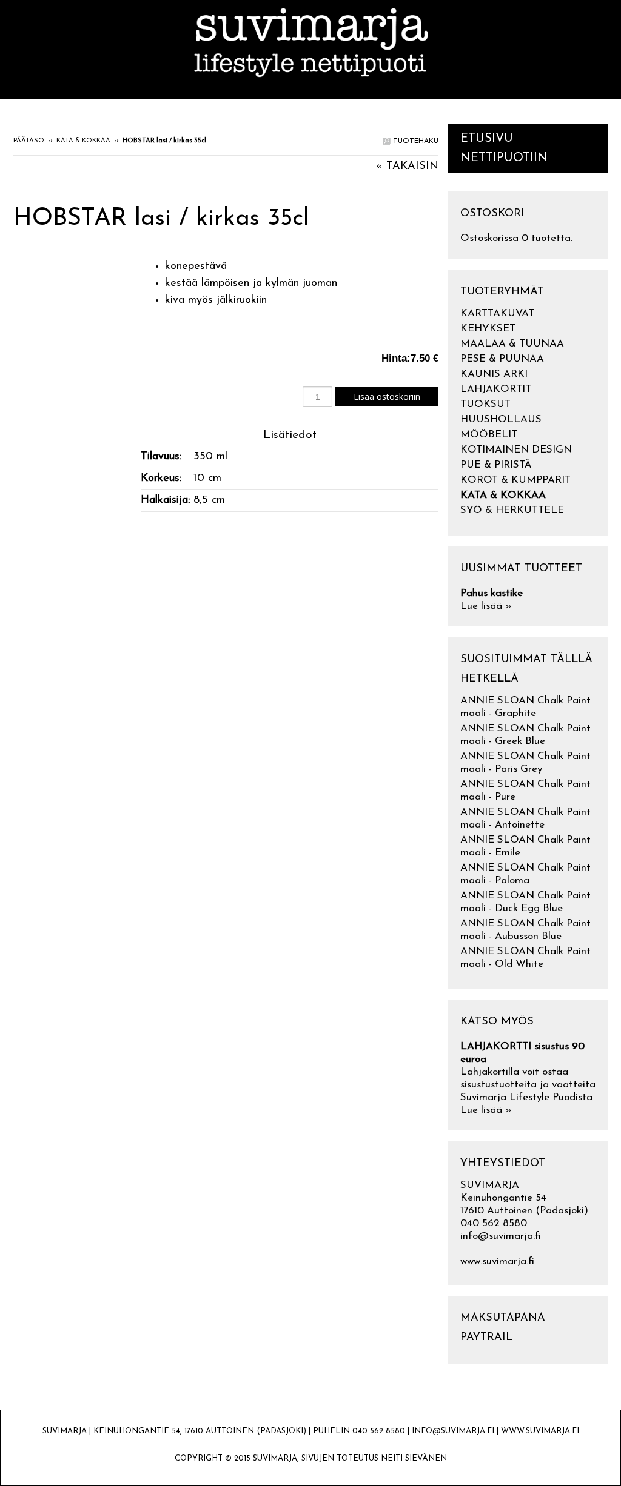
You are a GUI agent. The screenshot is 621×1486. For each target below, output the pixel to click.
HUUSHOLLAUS (501, 419)
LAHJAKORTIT (495, 389)
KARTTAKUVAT (497, 313)
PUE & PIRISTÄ (496, 465)
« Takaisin (407, 166)
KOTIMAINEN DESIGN (516, 450)
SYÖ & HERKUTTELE (512, 510)
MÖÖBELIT (488, 435)
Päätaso (28, 141)
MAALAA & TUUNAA (512, 344)
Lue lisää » (486, 606)
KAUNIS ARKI (494, 374)
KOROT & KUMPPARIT (515, 480)
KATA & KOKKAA (83, 141)
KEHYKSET (487, 328)
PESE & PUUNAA (502, 359)
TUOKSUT (485, 404)
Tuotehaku (414, 141)
